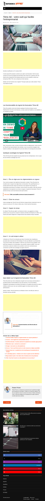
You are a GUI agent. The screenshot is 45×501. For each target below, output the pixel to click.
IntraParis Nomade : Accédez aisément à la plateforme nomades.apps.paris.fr (24, 341)
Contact (32, 499)
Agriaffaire (5, 484)
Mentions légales (26, 499)
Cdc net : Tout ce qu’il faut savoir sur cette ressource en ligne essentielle (23, 348)
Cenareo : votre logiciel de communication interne (17, 339)
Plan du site (32, 497)
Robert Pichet (6, 22)
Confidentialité (26, 497)
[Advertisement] (22, 60)
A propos (37, 499)
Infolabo (4, 487)
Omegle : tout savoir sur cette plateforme (15, 346)
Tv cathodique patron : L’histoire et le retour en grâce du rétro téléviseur (22, 353)
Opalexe (5, 478)
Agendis (5, 481)
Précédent (8, 402)
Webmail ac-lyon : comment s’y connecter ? (16, 343)
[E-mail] (5, 331)
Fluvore (4, 489)
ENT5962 (5, 492)
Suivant (37, 402)
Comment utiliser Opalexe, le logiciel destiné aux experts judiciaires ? (22, 337)
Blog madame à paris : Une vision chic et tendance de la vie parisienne (22, 355)
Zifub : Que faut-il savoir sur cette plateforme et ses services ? (20, 357)
